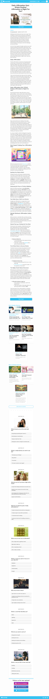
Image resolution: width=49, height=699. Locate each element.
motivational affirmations (15, 231)
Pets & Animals (22, 392)
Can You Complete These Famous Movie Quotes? (27, 335)
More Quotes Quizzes (14, 305)
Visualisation (20, 203)
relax (19, 252)
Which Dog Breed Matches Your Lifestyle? (20, 395)
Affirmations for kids (18, 264)
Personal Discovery (12, 315)
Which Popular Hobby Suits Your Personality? (13, 376)
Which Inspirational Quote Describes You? (14, 317)
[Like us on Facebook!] (43, 697)
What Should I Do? (16, 373)
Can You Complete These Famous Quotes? (14, 337)
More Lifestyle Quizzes (15, 365)
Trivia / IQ (11, 333)
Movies (29, 332)
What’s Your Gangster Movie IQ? (21, 355)
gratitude (26, 242)
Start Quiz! (21, 27)
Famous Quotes (12, 314)
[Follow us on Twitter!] (47, 697)
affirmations (25, 164)
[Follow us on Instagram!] (45, 697)
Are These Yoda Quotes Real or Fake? (27, 317)
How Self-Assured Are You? (26, 375)
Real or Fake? (30, 314)
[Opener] (1, 1)
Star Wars (24, 315)
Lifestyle (11, 30)
